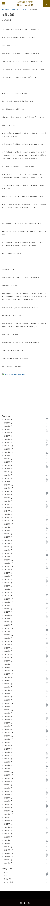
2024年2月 (25, 514)
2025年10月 (25, 452)
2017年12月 (25, 733)
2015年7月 (26, 827)
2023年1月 (25, 556)
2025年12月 (25, 446)
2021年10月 (25, 602)
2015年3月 (26, 840)
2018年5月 (25, 726)
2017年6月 (25, 752)
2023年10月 (26, 527)
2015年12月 (26, 811)
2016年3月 (26, 801)
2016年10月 (26, 778)
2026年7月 (25, 423)
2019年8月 (25, 680)
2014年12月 (26, 850)
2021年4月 (25, 615)
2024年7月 (25, 498)
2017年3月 (25, 762)
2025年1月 (26, 481)
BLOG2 (26, 876)
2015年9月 (25, 821)
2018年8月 (25, 716)
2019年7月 (25, 684)
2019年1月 (25, 700)
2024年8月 (25, 495)
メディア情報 (25, 882)
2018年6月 (25, 723)
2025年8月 (25, 459)
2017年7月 (26, 749)
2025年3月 (26, 475)
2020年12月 (25, 628)
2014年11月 (26, 853)
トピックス (25, 879)
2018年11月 (25, 706)
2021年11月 (25, 599)
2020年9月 (25, 638)
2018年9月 (25, 713)
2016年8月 (25, 785)
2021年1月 (25, 625)
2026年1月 (25, 442)
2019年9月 (26, 677)
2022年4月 (25, 586)
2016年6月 (25, 791)
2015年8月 (26, 824)
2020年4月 (25, 654)
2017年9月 (25, 742)
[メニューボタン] (3, 3)
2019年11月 (25, 671)
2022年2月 (25, 592)
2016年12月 (26, 772)
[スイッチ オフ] (46, 3)
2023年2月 (25, 553)
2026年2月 (25, 439)
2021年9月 (25, 605)
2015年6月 (25, 830)
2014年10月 (26, 856)
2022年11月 (25, 563)
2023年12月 (26, 521)
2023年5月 (26, 543)
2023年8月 (26, 534)
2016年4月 (26, 798)
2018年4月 (25, 729)
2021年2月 (25, 622)
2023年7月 (26, 537)
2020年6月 (26, 648)
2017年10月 (25, 739)
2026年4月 (25, 433)
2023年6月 (26, 540)
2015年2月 (25, 843)
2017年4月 (25, 759)
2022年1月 (25, 596)
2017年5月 (25, 755)
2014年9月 (26, 860)
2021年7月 (25, 609)
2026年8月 (25, 420)
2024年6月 (26, 501)
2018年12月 (25, 703)
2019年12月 (25, 667)
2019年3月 (25, 693)
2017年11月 (25, 736)
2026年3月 (25, 436)
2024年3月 (25, 511)
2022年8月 (25, 573)
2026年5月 (25, 429)
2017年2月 (25, 765)
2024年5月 (25, 504)
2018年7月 (25, 719)
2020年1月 (25, 664)
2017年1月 (26, 768)
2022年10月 (25, 566)
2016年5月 (26, 794)
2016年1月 (25, 808)
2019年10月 (25, 674)
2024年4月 (25, 508)
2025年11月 (25, 449)
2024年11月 (25, 488)
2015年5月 (26, 834)
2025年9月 (25, 455)
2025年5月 (25, 468)
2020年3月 (26, 658)
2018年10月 (25, 710)
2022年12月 (25, 560)
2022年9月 (25, 570)
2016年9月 (26, 782)
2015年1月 (26, 847)
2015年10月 (25, 817)
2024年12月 (25, 485)
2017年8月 (26, 746)
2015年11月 (26, 814)
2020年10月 (26, 635)
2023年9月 (25, 530)
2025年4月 (25, 472)
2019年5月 (25, 690)
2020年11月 (25, 631)
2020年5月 (25, 651)
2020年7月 (25, 645)
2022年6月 (25, 579)
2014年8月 (25, 863)
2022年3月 (25, 589)
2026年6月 (25, 426)
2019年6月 (25, 687)
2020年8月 (25, 641)
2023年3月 (25, 550)
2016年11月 (26, 775)
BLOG (26, 872)
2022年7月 (25, 576)
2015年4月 (25, 837)
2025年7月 (25, 462)
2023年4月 (25, 547)
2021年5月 (25, 612)
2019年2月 (25, 697)
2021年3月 (25, 618)
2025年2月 (26, 478)
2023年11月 (25, 524)
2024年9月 (25, 491)
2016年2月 (25, 804)
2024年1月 (25, 517)
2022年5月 (25, 583)
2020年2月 (26, 661)
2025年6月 (25, 465)
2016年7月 (25, 788)
